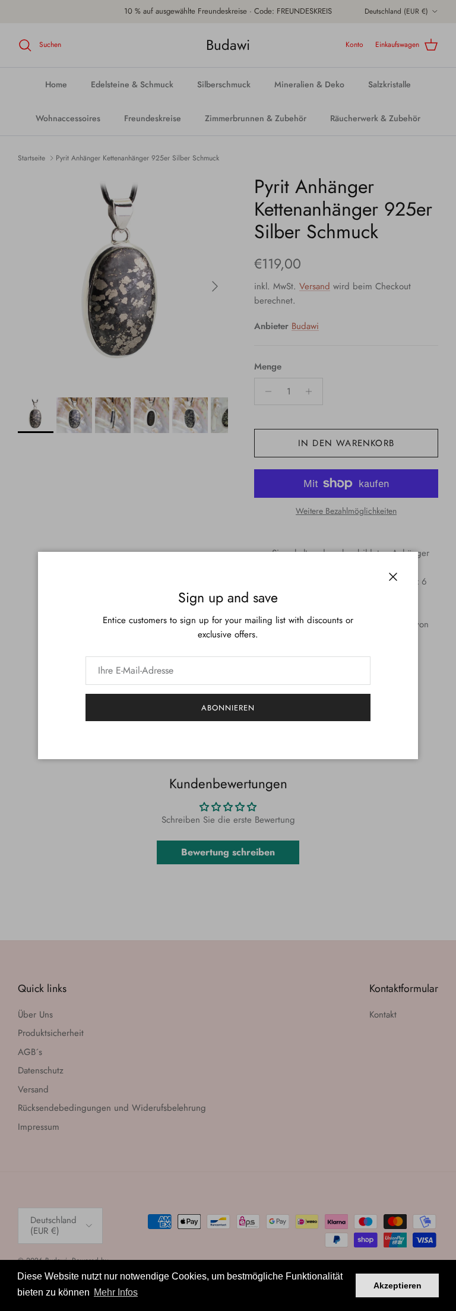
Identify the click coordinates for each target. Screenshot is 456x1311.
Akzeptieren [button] (397, 1285)
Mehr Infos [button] (116, 1292)
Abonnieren (228, 707)
